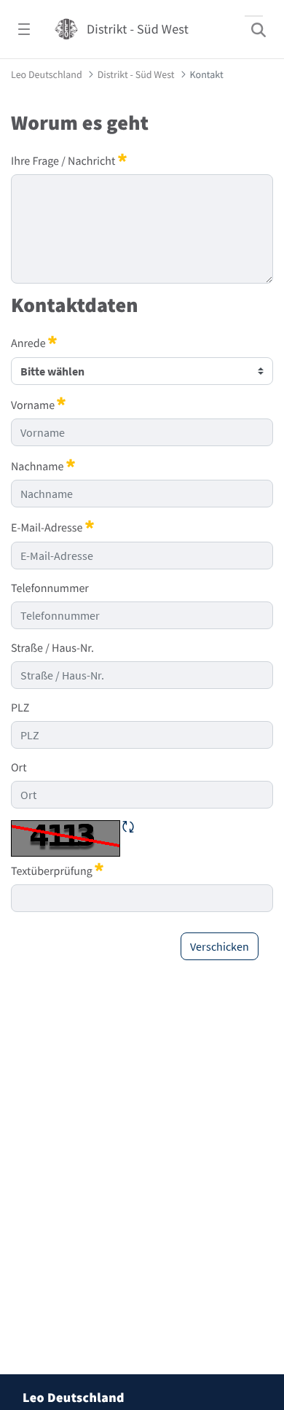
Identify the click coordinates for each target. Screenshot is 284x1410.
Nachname (43, 466)
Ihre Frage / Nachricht (69, 160)
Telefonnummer (50, 588)
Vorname (38, 405)
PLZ (20, 708)
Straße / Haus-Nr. (52, 648)
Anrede (34, 343)
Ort (19, 767)
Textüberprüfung (57, 870)
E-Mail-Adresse (52, 527)
